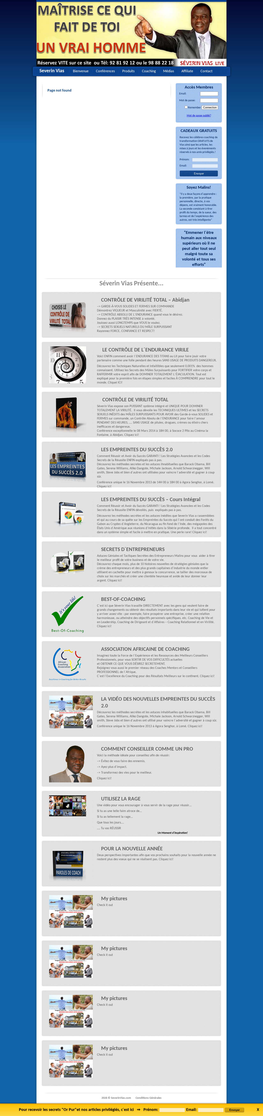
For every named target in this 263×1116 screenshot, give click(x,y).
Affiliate (187, 71)
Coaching (149, 71)
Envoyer (199, 173)
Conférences (105, 71)
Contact (206, 71)
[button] (186, 63)
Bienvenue (81, 71)
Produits (128, 71)
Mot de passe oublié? (199, 115)
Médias (168, 71)
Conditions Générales (148, 1098)
